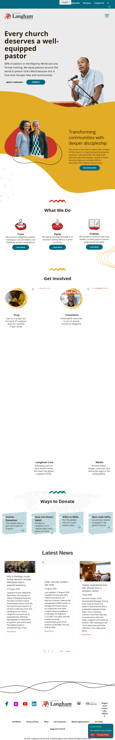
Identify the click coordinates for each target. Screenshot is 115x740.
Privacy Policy (32, 721)
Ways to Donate (57, 501)
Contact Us (99, 3)
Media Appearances (80, 721)
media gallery (98, 473)
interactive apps (96, 471)
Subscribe (75, 3)
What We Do (57, 210)
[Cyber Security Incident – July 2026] (57, 569)
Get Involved (57, 278)
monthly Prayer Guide (17, 325)
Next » (68, 651)
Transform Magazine (71, 323)
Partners (87, 3)
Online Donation (11, 518)
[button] (109, 6)
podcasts (100, 468)
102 (61, 651)
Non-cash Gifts (101, 517)
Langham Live (44, 462)
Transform (72, 315)
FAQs (46, 721)
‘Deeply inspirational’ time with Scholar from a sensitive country (94, 588)
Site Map (99, 721)
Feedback (16, 721)
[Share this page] (109, 6)
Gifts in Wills (70, 517)
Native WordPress (108, 3)
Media (99, 462)
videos (103, 465)
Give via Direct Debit (44, 518)
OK (92, 734)
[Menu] (107, 16)
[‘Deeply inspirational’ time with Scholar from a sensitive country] (95, 571)
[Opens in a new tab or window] (6, 703)
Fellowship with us (44, 465)
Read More (11, 631)
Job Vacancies (60, 721)
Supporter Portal (57, 729)
